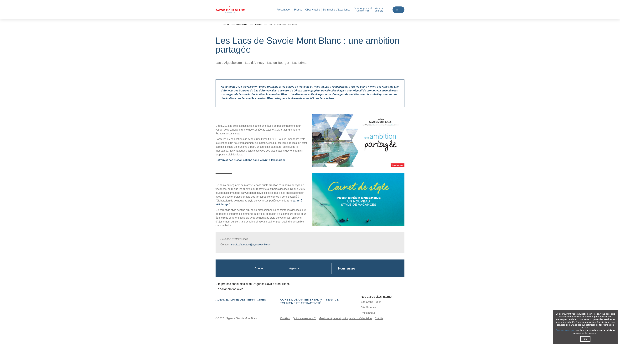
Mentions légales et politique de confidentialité (345, 318)
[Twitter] (368, 268)
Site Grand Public (371, 302)
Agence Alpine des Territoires (241, 299)
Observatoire (312, 9)
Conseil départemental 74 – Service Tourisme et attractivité (309, 301)
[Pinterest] (384, 268)
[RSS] (392, 268)
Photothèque (368, 313)
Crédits (379, 318)
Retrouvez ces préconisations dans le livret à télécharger (250, 160)
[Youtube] (376, 268)
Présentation (284, 9)
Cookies (285, 318)
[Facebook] (360, 268)
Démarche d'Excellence (336, 9)
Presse (298, 9)
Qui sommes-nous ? (304, 318)
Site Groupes (368, 307)
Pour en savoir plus (566, 330)
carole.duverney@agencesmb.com (251, 244)
